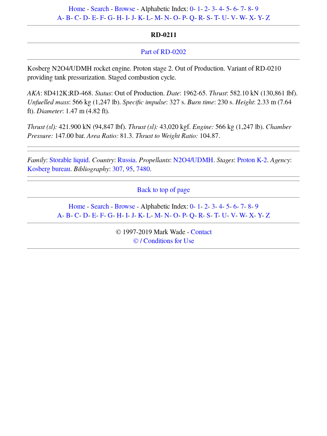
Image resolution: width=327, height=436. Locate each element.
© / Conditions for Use (163, 240)
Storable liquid (69, 159)
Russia (126, 159)
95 (129, 168)
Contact (201, 231)
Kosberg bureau (48, 168)
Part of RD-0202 (163, 51)
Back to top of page (163, 189)
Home (77, 8)
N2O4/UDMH (193, 159)
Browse (125, 8)
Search (100, 8)
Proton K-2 (252, 159)
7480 (143, 168)
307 (117, 168)
